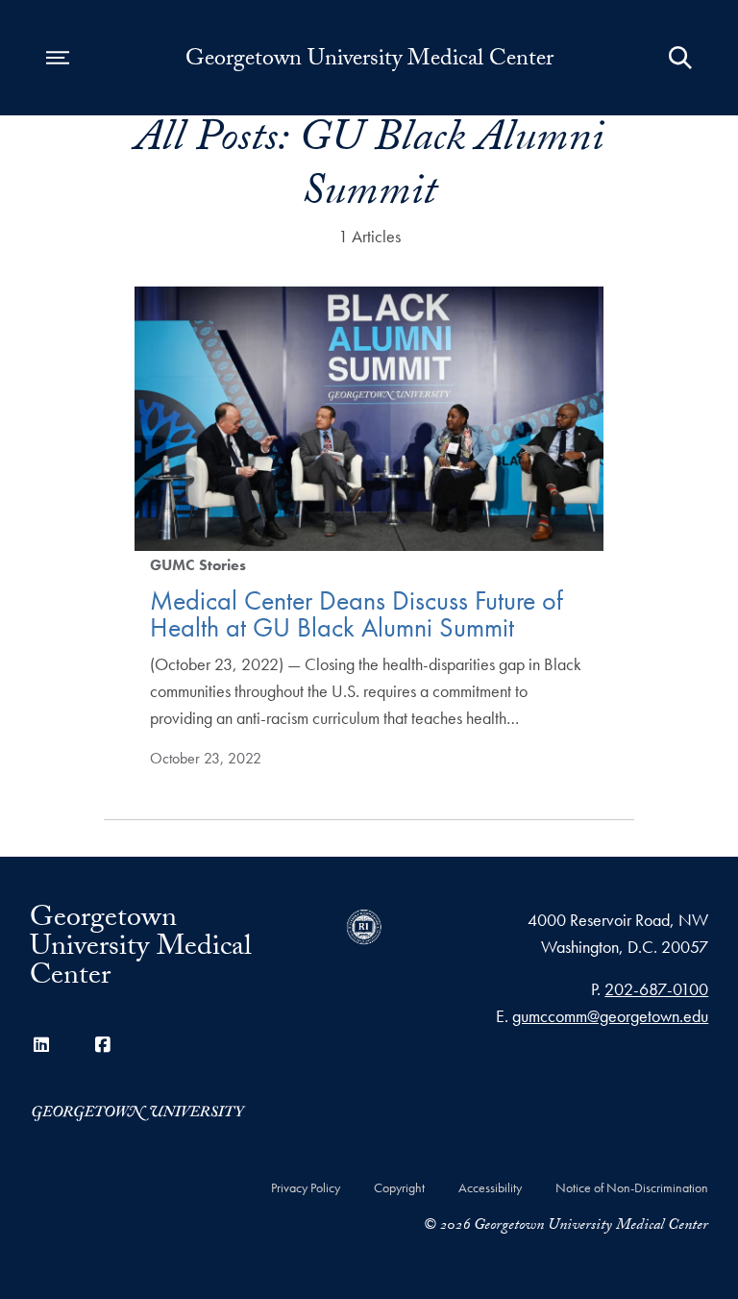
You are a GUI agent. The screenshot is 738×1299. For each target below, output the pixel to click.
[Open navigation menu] (57, 57)
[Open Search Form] (680, 57)
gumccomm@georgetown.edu (610, 1016)
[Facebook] (102, 1045)
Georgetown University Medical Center (369, 61)
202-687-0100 (656, 989)
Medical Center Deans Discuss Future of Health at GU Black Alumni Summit (356, 614)
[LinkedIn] (41, 1045)
